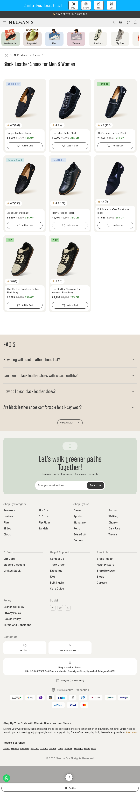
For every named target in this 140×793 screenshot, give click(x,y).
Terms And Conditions (17, 625)
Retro (76, 528)
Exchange (56, 570)
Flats (6, 522)
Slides (7, 528)
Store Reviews (106, 570)
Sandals (43, 528)
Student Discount (14, 564)
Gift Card (9, 558)
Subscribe (95, 485)
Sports (77, 516)
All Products (20, 55)
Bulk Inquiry (57, 582)
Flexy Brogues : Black (63, 212)
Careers (102, 582)
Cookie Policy (12, 619)
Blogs (100, 576)
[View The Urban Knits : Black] (70, 102)
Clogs (7, 534)
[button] (70, 5)
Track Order (57, 564)
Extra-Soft (79, 534)
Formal (112, 510)
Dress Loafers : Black (18, 212)
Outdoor (78, 540)
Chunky (113, 522)
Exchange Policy (13, 606)
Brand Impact (105, 558)
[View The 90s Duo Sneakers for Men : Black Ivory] (25, 258)
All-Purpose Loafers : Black (111, 133)
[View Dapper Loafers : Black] (25, 102)
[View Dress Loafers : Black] (25, 178)
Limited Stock (11, 570)
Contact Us (57, 558)
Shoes (36, 55)
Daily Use (114, 528)
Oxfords (43, 516)
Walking (113, 516)
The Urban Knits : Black (64, 133)
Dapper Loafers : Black (19, 133)
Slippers (15, 748)
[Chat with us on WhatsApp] (6, 778)
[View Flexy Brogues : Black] (70, 178)
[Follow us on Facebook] (60, 608)
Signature (79, 522)
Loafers (8, 516)
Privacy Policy (12, 613)
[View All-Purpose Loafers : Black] (115, 102)
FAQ (52, 576)
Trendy (112, 534)
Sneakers (9, 510)
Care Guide (57, 588)
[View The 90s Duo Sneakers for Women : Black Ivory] (70, 258)
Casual (77, 510)
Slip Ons (43, 510)
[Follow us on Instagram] (52, 608)
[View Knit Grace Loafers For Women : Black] (115, 178)
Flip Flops (44, 522)
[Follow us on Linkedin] (68, 608)
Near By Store (105, 564)
